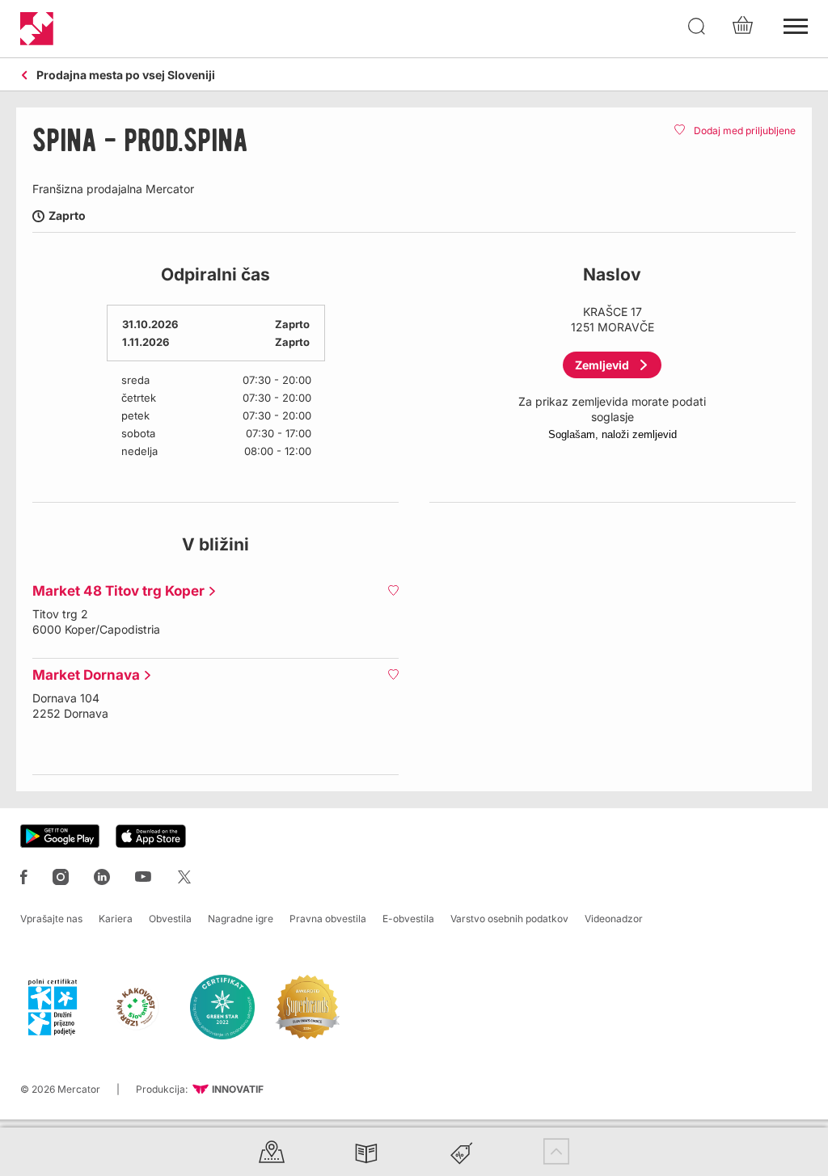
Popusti (462, 1151)
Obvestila (170, 919)
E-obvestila (408, 919)
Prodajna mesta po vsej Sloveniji (125, 75)
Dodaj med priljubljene (745, 130)
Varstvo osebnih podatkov (509, 919)
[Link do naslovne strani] (36, 28)
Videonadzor (614, 919)
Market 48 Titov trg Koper (114, 591)
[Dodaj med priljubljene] (393, 590)
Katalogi (366, 1151)
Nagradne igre (240, 919)
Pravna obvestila (327, 919)
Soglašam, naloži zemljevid (612, 434)
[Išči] (697, 27)
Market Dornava (82, 675)
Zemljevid (602, 365)
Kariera (116, 919)
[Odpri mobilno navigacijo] (796, 24)
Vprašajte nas (51, 919)
